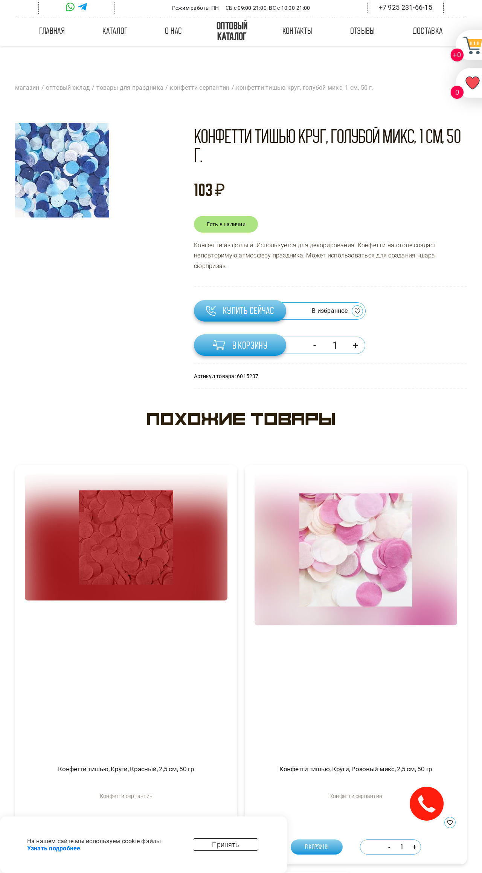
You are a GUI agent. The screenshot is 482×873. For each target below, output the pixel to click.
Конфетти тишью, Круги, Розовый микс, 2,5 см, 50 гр (355, 769)
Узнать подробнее (54, 848)
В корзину (250, 345)
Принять (225, 844)
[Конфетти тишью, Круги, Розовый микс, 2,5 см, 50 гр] (356, 613)
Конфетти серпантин (126, 796)
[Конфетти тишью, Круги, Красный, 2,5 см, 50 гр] (126, 613)
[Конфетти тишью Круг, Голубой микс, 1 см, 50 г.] (62, 170)
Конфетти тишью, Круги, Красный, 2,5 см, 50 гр (126, 769)
